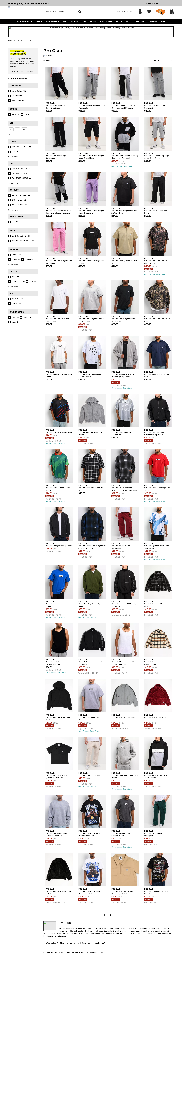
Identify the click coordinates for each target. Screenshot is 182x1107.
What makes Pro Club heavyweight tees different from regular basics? (75, 943)
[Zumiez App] (91, 31)
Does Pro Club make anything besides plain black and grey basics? (74, 952)
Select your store (153, 3)
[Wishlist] (149, 12)
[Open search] (79, 11)
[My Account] (140, 10)
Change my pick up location (23, 71)
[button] (76, 3)
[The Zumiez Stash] (160, 12)
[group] (76, 3)
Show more (13, 135)
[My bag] (172, 11)
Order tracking (125, 12)
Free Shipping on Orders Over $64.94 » (28, 3)
